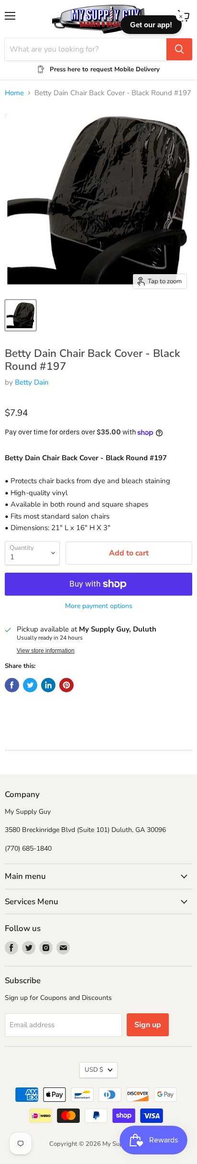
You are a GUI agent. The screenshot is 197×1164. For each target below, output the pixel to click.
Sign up (147, 1025)
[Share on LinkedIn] (48, 685)
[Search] (179, 49)
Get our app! (151, 25)
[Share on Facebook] (12, 685)
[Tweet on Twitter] (30, 685)
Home (14, 93)
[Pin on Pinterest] (66, 685)
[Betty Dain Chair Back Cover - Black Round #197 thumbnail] (20, 315)
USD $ (94, 1069)
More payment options (98, 606)
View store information (46, 650)
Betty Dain (32, 382)
